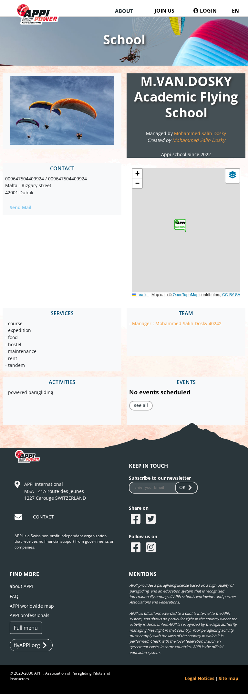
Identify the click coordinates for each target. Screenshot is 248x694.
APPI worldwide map (32, 606)
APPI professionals (29, 615)
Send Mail (20, 207)
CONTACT (43, 517)
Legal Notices (199, 678)
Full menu (26, 627)
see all (141, 405)
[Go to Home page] (40, 19)
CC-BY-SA (231, 294)
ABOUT (124, 11)
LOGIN (208, 10)
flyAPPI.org (27, 645)
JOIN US (164, 10)
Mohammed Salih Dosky (200, 133)
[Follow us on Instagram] (151, 548)
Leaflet (142, 294)
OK (182, 487)
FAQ (14, 596)
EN (235, 10)
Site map (228, 678)
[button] (180, 226)
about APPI (21, 586)
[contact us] (19, 518)
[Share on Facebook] (136, 519)
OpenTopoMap (186, 294)
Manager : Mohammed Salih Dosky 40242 (177, 323)
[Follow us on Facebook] (136, 548)
